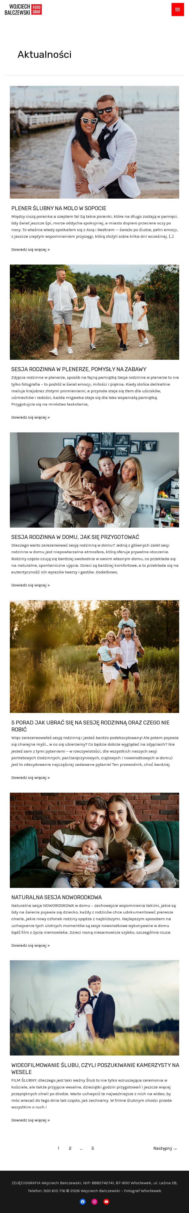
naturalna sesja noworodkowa (56, 897)
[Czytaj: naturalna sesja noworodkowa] (94, 839)
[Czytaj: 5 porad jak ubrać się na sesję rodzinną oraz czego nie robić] (94, 656)
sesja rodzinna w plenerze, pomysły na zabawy (78, 369)
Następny (165, 1148)
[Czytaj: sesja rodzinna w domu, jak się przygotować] (94, 479)
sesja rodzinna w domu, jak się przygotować (75, 537)
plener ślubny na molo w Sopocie (58, 208)
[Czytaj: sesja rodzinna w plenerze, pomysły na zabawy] (94, 311)
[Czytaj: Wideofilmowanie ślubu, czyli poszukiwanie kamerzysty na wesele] (94, 1007)
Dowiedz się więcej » (30, 250)
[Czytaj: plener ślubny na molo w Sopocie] (94, 141)
